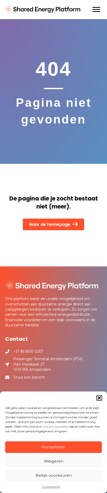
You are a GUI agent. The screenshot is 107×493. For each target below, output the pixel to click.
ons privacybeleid (56, 426)
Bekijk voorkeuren (54, 475)
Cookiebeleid (51, 487)
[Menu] (96, 9)
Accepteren (53, 446)
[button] (99, 397)
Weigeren (53, 461)
